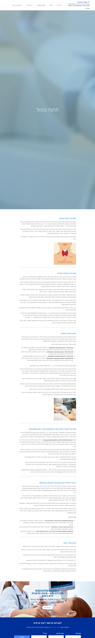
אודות (51, 5)
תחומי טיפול (41, 5)
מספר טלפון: (60, 633)
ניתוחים (30, 5)
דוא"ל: (45, 633)
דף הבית (59, 5)
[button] (93, 599)
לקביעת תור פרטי (17, 5)
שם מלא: (78, 633)
